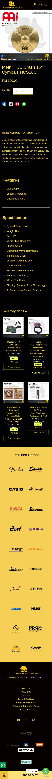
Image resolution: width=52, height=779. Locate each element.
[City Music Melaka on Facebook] (18, 721)
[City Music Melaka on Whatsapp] (33, 721)
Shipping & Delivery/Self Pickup (26, 706)
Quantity (6, 90)
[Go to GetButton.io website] (45, 776)
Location (26, 695)
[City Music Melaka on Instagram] (26, 721)
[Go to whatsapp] (45, 771)
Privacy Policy (26, 710)
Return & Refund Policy (26, 702)
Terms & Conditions (26, 699)
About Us (26, 688)
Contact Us (26, 692)
